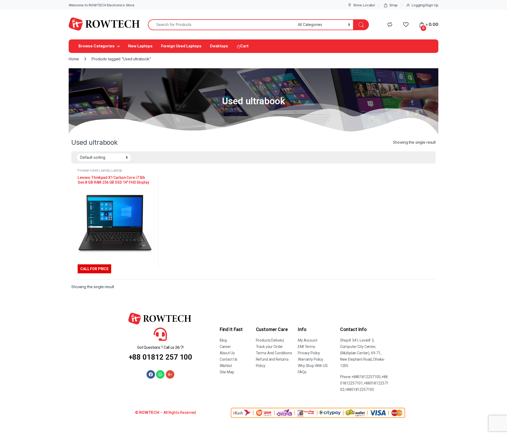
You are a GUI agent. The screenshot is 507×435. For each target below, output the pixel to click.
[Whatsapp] (160, 374)
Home (74, 59)
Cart (244, 46)
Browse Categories (96, 46)
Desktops (219, 46)
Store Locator (364, 5)
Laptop (116, 170)
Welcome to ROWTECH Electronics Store (101, 5)
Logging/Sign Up (425, 5)
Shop (393, 5)
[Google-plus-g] (170, 374)
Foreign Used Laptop (94, 170)
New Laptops (140, 46)
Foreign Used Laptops (181, 46)
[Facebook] (151, 374)
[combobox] (221, 24)
